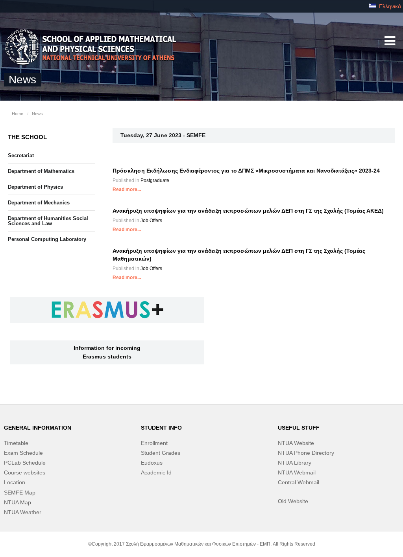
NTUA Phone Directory (306, 453)
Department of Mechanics (39, 203)
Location (14, 482)
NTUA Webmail (297, 472)
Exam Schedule (23, 453)
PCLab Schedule (25, 463)
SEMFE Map (19, 492)
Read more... (127, 189)
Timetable (16, 443)
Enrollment (154, 443)
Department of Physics (35, 187)
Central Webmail (298, 482)
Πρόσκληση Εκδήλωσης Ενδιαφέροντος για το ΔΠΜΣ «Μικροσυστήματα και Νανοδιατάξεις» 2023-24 (246, 170)
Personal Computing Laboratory (47, 239)
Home (17, 113)
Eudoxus (152, 463)
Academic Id (156, 472)
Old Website (293, 501)
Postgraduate (154, 180)
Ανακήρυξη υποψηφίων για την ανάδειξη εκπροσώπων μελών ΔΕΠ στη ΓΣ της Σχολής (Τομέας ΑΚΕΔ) (248, 211)
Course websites (24, 472)
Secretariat (21, 155)
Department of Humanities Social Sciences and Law (48, 220)
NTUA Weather (22, 512)
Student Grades (160, 453)
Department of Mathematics (41, 171)
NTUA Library (294, 463)
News (37, 113)
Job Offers (151, 220)
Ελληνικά (389, 6)
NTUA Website (296, 443)
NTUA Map (17, 502)
